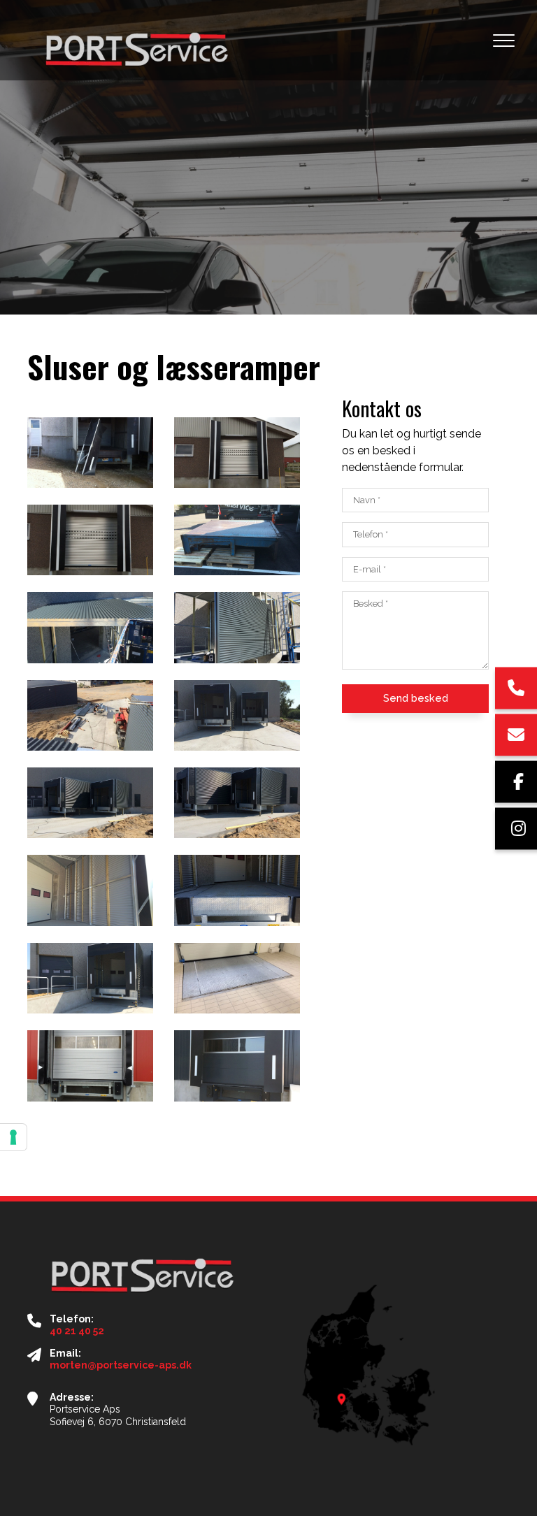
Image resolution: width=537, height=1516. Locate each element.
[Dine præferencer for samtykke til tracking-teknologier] (13, 1137)
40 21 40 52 (77, 1330)
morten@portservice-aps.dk (121, 1365)
